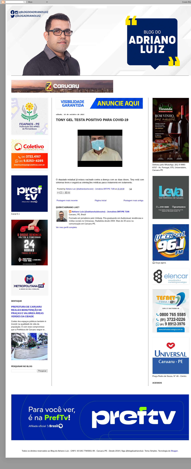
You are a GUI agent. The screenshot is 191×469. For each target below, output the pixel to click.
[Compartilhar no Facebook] (66, 192)
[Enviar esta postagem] (130, 189)
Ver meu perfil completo (66, 227)
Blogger (174, 451)
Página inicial (100, 200)
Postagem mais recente (67, 200)
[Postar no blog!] (61, 192)
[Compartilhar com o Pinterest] (69, 192)
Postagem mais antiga (133, 200)
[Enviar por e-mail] (58, 192)
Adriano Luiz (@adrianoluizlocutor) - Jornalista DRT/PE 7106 (100, 212)
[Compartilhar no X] (63, 192)
